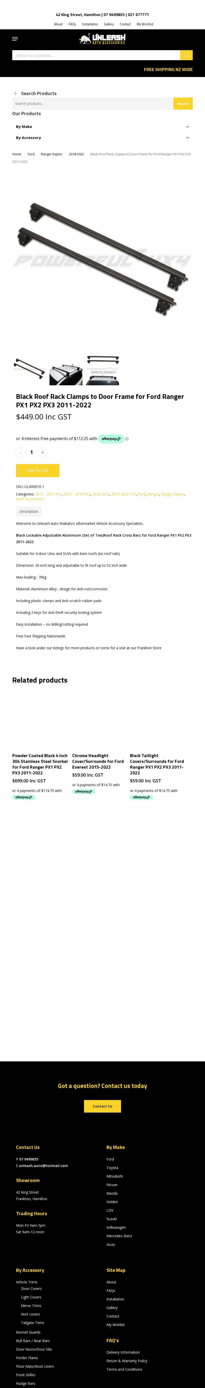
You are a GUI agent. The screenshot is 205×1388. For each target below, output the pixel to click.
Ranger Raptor (51, 154)
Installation (115, 1299)
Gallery (112, 1307)
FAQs (110, 1290)
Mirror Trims (31, 1305)
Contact (112, 1316)
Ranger (153, 494)
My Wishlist (115, 1324)
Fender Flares (27, 1357)
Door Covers (31, 1288)
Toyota (112, 1167)
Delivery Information (123, 1352)
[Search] (186, 55)
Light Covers (31, 1297)
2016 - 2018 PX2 (77, 494)
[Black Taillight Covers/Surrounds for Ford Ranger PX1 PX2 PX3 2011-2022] (159, 719)
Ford (31, 154)
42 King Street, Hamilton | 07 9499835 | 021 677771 (102, 15)
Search (183, 104)
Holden (112, 1201)
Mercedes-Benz (119, 1235)
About (111, 1282)
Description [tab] (29, 511)
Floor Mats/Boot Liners (35, 1366)
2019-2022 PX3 (124, 494)
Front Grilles (26, 1374)
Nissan (112, 1184)
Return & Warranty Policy (126, 1360)
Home (16, 154)
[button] (15, 38)
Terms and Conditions (124, 1369)
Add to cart (37, 470)
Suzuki (111, 1218)
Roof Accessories (30, 498)
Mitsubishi (114, 1176)
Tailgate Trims (32, 1322)
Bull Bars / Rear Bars (33, 1340)
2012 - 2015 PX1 (48, 494)
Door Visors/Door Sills (34, 1349)
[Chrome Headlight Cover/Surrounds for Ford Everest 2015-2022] (101, 719)
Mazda (112, 1193)
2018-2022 (76, 154)
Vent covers (30, 1314)
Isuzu (110, 1244)
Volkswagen (116, 1227)
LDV (109, 1210)
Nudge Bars (25, 1383)
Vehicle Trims (27, 1282)
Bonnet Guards (28, 1332)
